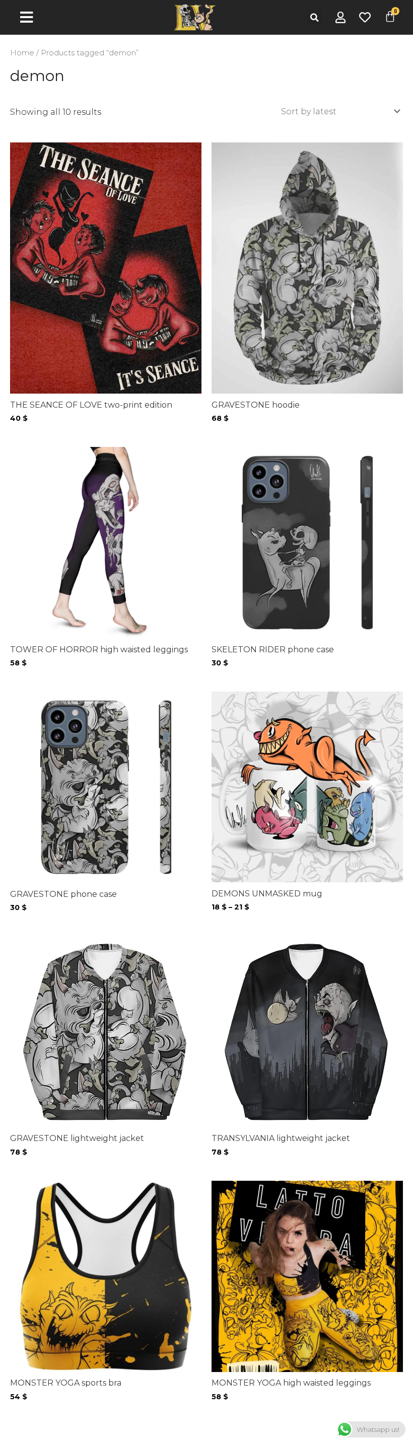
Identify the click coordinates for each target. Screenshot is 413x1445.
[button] (314, 17)
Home (22, 52)
